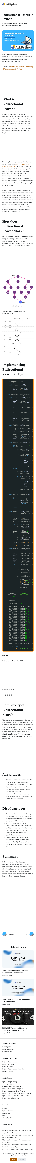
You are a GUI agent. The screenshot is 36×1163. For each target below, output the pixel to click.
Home (4, 1108)
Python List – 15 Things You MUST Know (16, 1093)
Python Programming (9, 1062)
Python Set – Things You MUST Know (15, 1096)
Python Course (7, 1111)
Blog (4, 1115)
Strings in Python (8, 1071)
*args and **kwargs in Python (12, 1089)
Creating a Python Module (11, 1086)
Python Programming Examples (12, 25)
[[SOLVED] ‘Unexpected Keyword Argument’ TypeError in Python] (18, 1016)
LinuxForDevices (8, 1049)
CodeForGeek (7, 1051)
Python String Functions (10, 1098)
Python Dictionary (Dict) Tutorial (13, 1091)
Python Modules (8, 1064)
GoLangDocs (6, 1047)
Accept (14, 1159)
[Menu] (33, 4)
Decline (22, 1159)
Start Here (6, 1113)
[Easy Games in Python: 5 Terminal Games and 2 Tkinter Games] (18, 959)
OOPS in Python (7, 1066)
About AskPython (8, 1118)
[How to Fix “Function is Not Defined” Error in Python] (18, 987)
